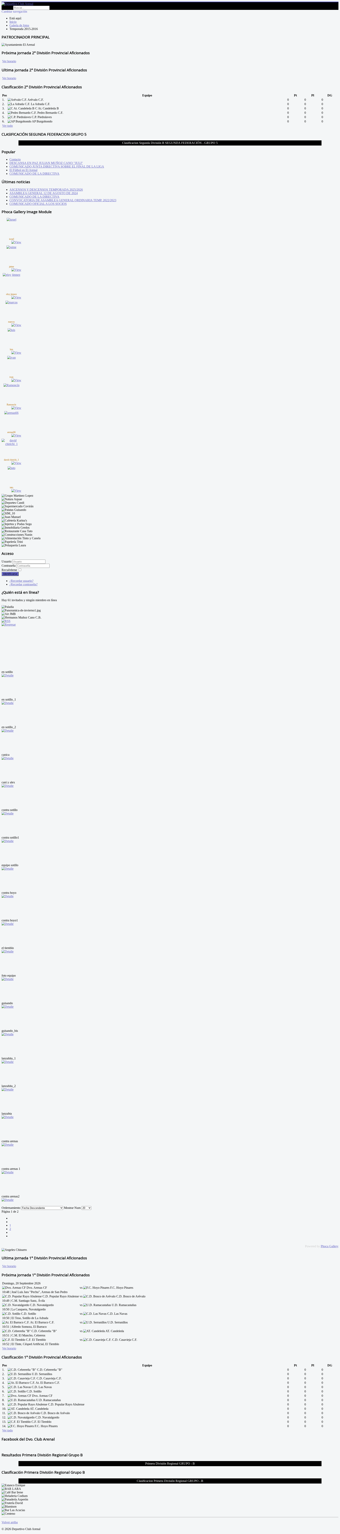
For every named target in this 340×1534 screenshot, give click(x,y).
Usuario (6, 561)
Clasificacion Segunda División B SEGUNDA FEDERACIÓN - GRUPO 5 (170, 143)
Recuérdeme (9, 570)
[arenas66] (11, 412)
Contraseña (9, 565)
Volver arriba (10, 1522)
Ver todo (7, 125)
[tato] (11, 468)
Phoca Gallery (329, 1246)
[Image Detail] (16, 242)
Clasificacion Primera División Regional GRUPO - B (170, 1481)
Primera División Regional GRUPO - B (170, 1463)
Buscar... (7, 7)
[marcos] (12, 302)
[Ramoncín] (11, 385)
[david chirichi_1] (11, 444)
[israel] (11, 219)
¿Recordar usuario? (21, 580)
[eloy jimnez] (11, 274)
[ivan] (11, 357)
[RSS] (6, 621)
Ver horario (9, 61)
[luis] (11, 330)
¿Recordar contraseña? (23, 584)
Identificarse (10, 573)
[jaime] (11, 247)
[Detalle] (8, 675)
